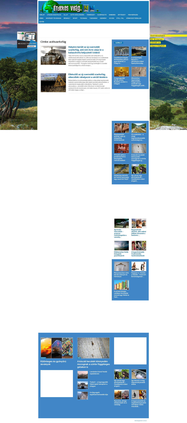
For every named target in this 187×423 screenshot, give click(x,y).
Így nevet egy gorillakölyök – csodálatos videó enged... (138, 178)
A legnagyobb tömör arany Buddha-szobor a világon (120, 81)
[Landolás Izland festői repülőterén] (82, 375)
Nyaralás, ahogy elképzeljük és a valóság (120, 402)
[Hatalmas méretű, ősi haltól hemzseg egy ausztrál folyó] (121, 169)
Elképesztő (102, 15)
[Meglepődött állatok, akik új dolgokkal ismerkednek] (121, 128)
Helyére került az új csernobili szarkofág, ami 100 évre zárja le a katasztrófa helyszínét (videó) (85, 50)
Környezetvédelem (133, 18)
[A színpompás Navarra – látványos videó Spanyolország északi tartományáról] (139, 51)
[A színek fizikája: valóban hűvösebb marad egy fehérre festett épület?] (121, 285)
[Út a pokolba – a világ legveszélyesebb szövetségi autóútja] (139, 128)
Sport (75, 18)
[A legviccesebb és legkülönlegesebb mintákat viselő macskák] (139, 395)
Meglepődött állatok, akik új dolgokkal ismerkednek (119, 137)
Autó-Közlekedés (77, 15)
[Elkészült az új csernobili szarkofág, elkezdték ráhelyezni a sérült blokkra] (53, 82)
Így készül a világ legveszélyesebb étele (138, 382)
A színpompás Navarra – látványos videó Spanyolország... (137, 60)
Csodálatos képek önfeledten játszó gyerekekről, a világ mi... (121, 60)
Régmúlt (67, 18)
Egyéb (41, 22)
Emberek (112, 15)
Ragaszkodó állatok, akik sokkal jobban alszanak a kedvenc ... (138, 232)
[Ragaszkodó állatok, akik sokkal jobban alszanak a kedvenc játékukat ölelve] (139, 223)
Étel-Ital (120, 18)
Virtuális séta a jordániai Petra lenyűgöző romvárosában (120, 157)
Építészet (122, 15)
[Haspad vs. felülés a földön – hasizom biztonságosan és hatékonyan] (139, 266)
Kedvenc (43, 358)
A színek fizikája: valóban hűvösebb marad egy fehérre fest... (121, 294)
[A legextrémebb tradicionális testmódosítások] (139, 246)
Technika (83, 18)
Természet (91, 15)
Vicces (111, 18)
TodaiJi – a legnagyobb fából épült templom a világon (99, 384)
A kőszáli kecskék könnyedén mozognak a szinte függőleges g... (138, 157)
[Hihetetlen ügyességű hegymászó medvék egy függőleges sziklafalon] (139, 72)
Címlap (42, 15)
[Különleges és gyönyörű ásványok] (56, 348)
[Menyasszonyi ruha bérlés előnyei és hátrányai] (121, 266)
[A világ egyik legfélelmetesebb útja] (82, 395)
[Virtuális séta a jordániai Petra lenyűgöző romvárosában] (121, 148)
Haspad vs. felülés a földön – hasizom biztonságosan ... (138, 274)
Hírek (41, 18)
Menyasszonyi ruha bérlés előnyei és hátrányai (121, 274)
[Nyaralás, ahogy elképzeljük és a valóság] (121, 395)
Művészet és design (53, 18)
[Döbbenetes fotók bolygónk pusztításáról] (121, 246)
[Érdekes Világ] (93, 6)
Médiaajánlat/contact (141, 420)
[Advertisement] (93, 30)
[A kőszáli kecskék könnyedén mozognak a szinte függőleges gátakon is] (139, 148)
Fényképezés (133, 15)
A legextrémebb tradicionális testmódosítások (137, 254)
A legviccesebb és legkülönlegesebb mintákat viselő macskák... (138, 403)
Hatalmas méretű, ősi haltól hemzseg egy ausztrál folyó (121, 177)
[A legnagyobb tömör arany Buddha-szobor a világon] (121, 72)
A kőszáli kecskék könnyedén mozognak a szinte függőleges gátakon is (93, 364)
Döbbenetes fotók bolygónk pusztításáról (121, 254)
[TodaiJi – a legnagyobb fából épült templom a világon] (82, 385)
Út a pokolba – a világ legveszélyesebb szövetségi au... (138, 137)
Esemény (103, 18)
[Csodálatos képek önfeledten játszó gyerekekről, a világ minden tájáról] (121, 51)
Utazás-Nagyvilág (54, 15)
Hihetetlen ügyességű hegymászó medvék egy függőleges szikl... (138, 81)
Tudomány (93, 18)
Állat (66, 15)
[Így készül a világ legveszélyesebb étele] (139, 374)
